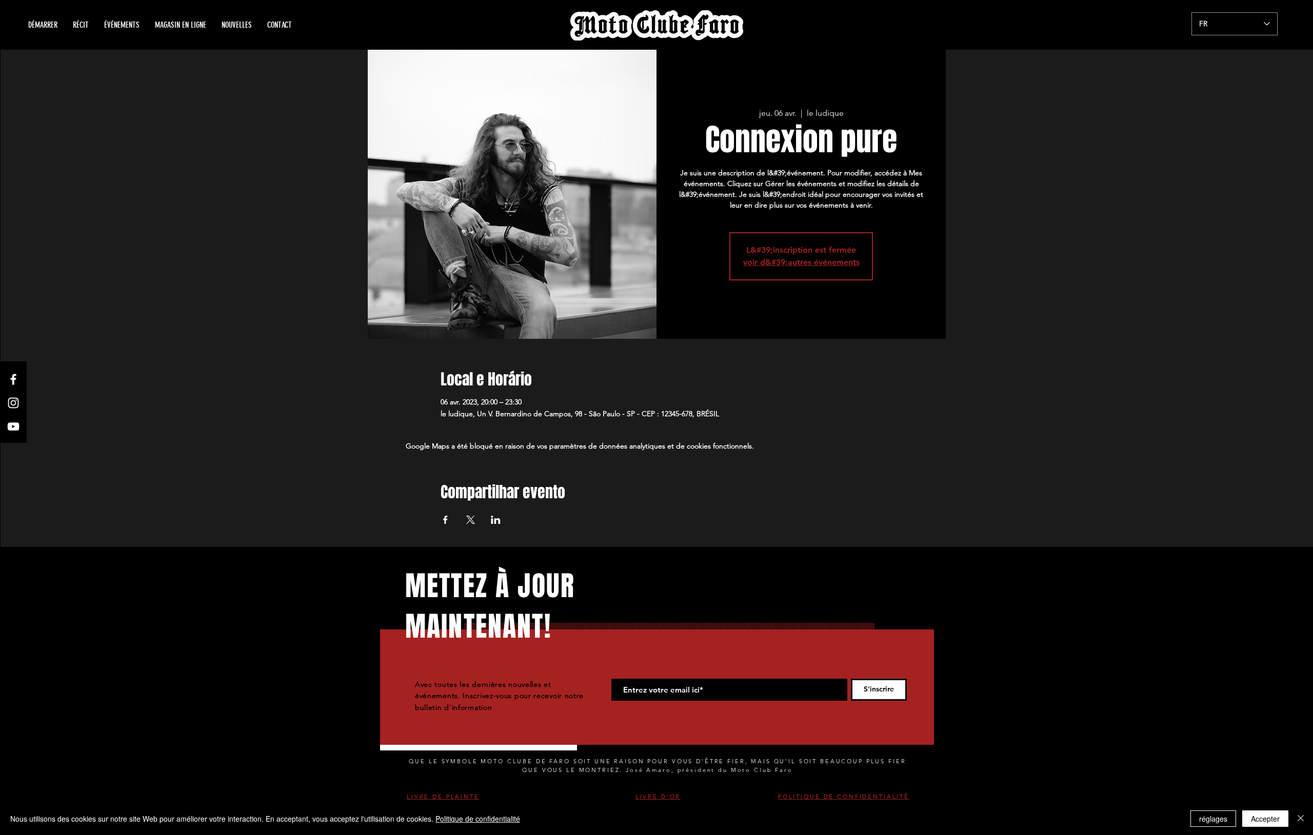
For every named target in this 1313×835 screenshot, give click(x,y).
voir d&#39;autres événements (801, 262)
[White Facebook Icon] (13, 379)
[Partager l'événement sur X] (470, 520)
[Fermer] (1301, 818)
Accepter (1265, 818)
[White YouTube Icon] (13, 426)
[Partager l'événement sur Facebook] (445, 520)
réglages (1213, 818)
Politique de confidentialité (477, 818)
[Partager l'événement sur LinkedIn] (496, 520)
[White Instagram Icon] (13, 403)
